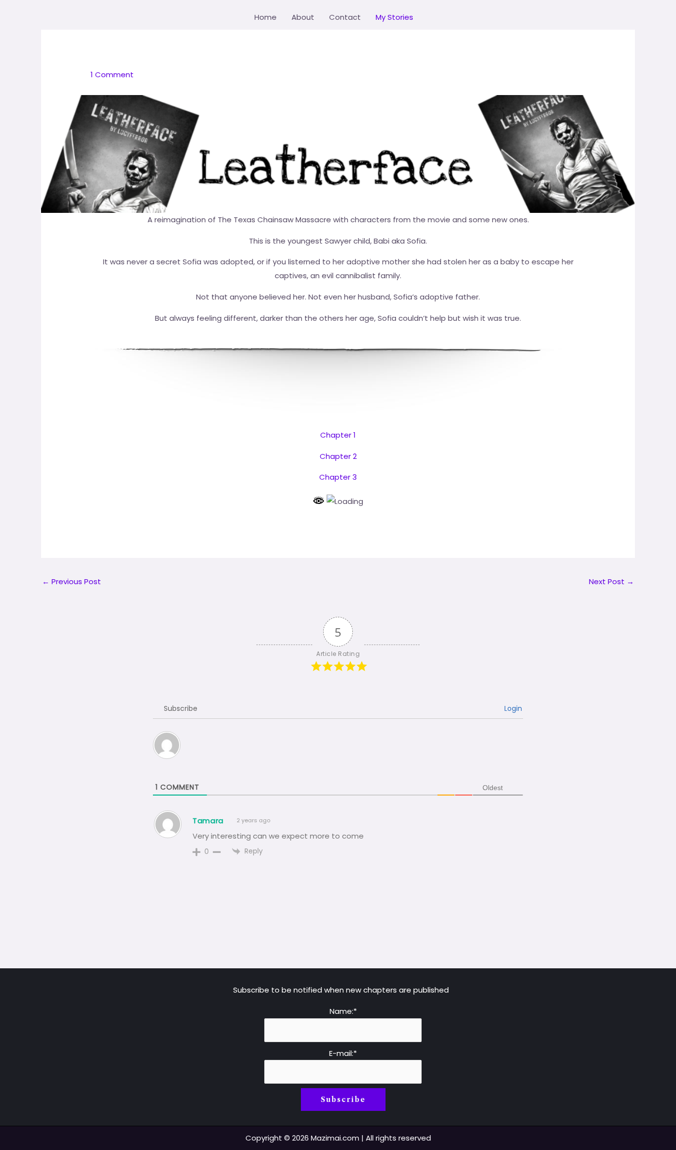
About (302, 17)
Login (512, 708)
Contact (345, 17)
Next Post (611, 581)
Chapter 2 (338, 456)
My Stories (394, 17)
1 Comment (112, 74)
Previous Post (71, 581)
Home (265, 17)
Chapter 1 (338, 435)
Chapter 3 (338, 477)
